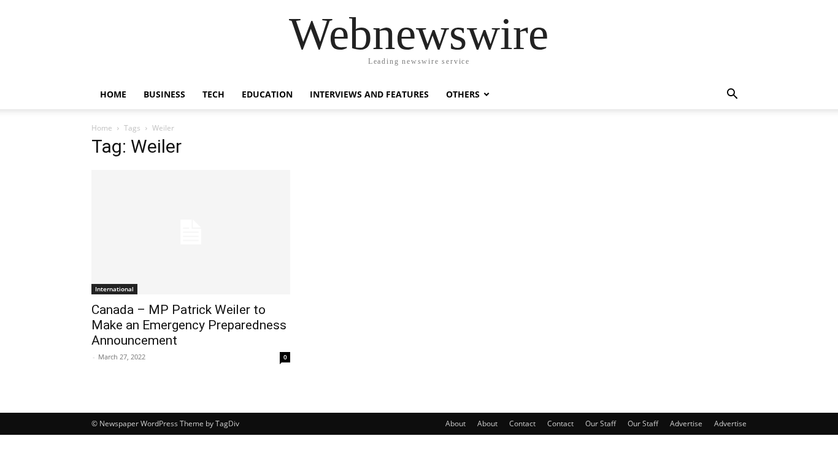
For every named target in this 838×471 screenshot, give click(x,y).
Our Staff (600, 423)
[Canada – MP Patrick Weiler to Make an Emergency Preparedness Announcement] (190, 232)
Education (267, 94)
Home (113, 94)
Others (463, 94)
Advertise (686, 423)
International (114, 289)
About (455, 423)
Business (164, 94)
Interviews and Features (369, 94)
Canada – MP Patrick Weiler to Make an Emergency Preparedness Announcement (188, 325)
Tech (213, 94)
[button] (732, 95)
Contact (522, 423)
